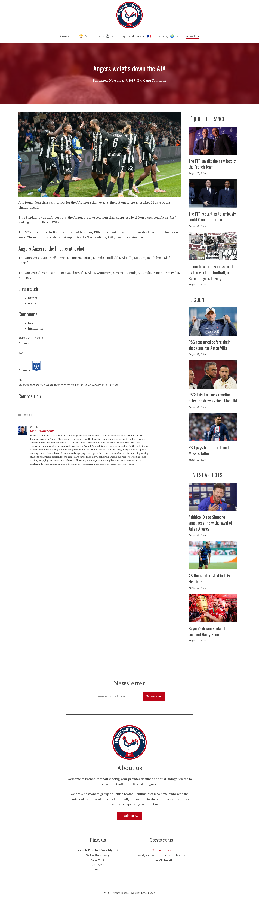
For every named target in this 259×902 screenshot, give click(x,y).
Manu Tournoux (42, 431)
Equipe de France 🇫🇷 (136, 36)
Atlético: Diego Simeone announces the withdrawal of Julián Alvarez (210, 523)
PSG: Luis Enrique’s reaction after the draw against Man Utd (213, 397)
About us (192, 36)
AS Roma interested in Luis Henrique (209, 578)
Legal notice (148, 893)
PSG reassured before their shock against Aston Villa (209, 345)
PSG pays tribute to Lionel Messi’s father (209, 450)
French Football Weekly (125, 893)
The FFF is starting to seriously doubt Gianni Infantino (212, 216)
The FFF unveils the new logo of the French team (213, 164)
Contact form (161, 850)
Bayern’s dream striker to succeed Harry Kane (208, 631)
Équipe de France (207, 119)
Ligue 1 (27, 415)
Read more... (130, 816)
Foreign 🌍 (166, 36)
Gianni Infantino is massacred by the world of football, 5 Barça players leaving (211, 272)
